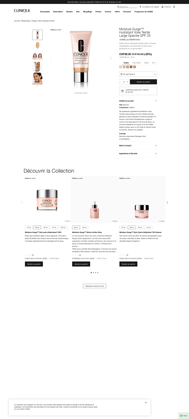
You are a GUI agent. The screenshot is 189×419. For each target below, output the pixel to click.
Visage (34, 21)
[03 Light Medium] (127, 67)
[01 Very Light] (120, 67)
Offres (117, 11)
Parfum (98, 11)
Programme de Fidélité (144, 11)
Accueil (17, 21)
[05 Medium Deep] (131, 67)
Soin (78, 11)
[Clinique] (22, 10)
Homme (108, 11)
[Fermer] (146, 402)
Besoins (69, 11)
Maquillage (87, 11)
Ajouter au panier (143, 82)
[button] (183, 415)
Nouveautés (45, 11)
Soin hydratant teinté (46, 21)
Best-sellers (58, 11)
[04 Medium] (134, 67)
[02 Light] (124, 67)
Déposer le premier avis (94, 286)
